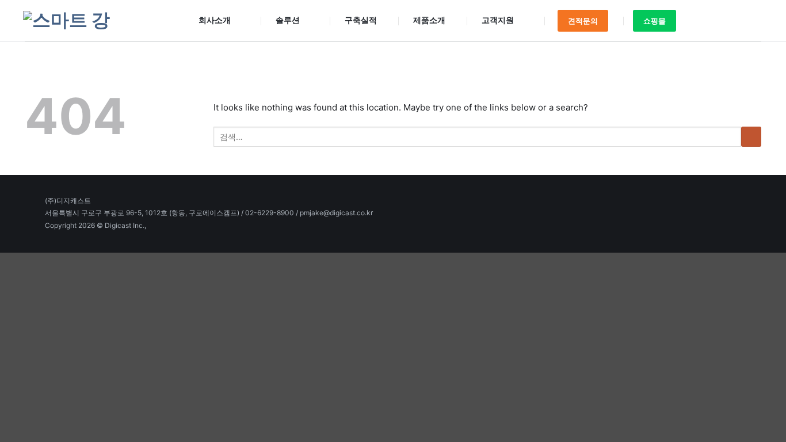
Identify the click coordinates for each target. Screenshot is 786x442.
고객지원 (498, 19)
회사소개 (215, 19)
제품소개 (429, 19)
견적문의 (583, 21)
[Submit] (747, 21)
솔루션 (288, 19)
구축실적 (361, 19)
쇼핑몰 (654, 21)
